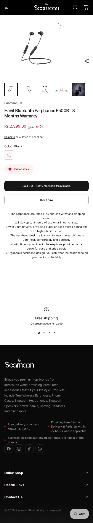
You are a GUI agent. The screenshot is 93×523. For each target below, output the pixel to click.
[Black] (8, 155)
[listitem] (8, 448)
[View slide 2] (43, 333)
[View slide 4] (54, 333)
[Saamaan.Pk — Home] (19, 364)
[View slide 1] (38, 333)
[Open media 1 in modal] (60, 24)
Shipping (9, 137)
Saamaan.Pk (13, 103)
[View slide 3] (49, 333)
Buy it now (46, 199)
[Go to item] (11, 89)
